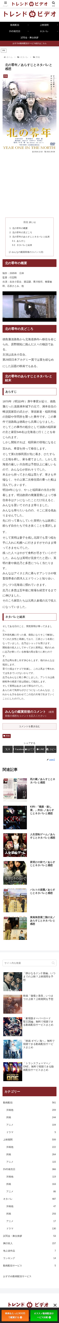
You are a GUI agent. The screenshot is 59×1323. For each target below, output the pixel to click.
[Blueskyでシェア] (36, 981)
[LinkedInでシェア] (29, 998)
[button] (51, 749)
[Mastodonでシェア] (23, 981)
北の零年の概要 (20, 228)
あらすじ (21, 241)
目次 (25, 222)
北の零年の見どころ (22, 232)
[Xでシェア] (9, 981)
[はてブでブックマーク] (23, 990)
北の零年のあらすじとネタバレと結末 (31, 237)
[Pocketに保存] (36, 990)
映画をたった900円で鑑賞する (15, 1315)
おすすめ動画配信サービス (17, 1276)
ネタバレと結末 (24, 245)
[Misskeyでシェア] (49, 981)
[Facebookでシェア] (9, 990)
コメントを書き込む (29, 726)
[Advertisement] (29, 184)
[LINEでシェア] (49, 990)
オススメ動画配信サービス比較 (44, 1315)
